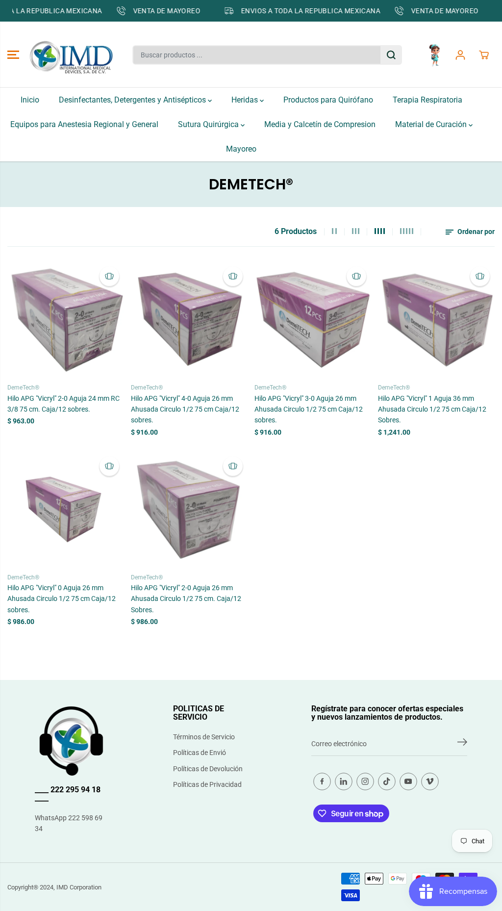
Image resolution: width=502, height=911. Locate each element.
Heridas (245, 99)
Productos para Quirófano (328, 99)
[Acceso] (460, 55)
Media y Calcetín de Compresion (320, 124)
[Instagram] (365, 781)
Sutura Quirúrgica (209, 124)
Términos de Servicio (204, 737)
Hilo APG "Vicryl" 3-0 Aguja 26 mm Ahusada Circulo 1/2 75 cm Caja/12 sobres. (308, 409)
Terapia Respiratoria (427, 99)
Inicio (30, 99)
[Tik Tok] (387, 781)
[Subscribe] (462, 743)
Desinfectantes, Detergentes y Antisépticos (133, 99)
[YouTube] (408, 781)
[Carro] (484, 55)
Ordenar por (475, 231)
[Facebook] (322, 781)
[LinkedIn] (343, 781)
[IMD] (71, 54)
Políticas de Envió (199, 752)
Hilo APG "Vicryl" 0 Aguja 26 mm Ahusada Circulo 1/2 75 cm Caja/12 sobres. (61, 599)
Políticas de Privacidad (207, 784)
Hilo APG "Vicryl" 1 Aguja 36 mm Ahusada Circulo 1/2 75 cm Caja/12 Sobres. (432, 409)
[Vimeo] (430, 781)
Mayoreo (241, 149)
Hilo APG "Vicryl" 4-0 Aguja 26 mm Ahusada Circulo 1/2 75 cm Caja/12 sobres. (185, 409)
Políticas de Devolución (208, 769)
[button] (13, 55)
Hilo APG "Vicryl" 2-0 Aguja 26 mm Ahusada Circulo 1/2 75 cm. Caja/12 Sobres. (186, 599)
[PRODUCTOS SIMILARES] (109, 276)
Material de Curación (432, 124)
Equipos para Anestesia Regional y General (84, 124)
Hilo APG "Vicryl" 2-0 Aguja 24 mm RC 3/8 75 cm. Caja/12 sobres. (63, 403)
